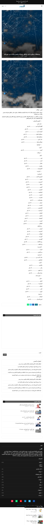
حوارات (21, 479)
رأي (21, 482)
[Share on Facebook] (33, 304)
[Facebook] (25, 2)
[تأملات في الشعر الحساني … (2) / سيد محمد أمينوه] (38, 418)
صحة (21, 487)
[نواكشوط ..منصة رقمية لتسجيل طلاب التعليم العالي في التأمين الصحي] (40, 516)
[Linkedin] (25, 501)
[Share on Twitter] (31, 304)
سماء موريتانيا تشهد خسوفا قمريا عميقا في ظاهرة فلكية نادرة (29, 366)
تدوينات (21, 471)
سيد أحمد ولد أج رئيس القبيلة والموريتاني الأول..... (26, 404)
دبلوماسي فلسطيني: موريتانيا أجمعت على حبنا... (32, 521)
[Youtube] (21, 2)
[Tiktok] (18, 2)
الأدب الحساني (21, 469)
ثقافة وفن (21, 476)
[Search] (5, 6)
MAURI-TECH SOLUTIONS (21, 505)
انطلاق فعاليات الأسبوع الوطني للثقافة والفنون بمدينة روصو (30, 363)
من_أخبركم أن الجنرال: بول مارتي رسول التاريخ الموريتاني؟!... (24, 423)
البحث (40, 352)
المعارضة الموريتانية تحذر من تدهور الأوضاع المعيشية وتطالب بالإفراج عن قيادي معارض (24, 369)
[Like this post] (35, 304)
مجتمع (21, 492)
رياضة (21, 484)
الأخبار (40, 464)
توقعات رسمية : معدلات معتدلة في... (31, 510)
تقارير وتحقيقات (21, 474)
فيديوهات (21, 490)
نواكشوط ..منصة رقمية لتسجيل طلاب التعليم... (31, 516)
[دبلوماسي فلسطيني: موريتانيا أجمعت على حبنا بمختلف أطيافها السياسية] (40, 522)
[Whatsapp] (16, 501)
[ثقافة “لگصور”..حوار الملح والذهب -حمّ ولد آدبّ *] (38, 431)
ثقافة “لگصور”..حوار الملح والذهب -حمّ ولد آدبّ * (26, 429)
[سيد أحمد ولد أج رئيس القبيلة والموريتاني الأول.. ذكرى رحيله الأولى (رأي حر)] (38, 406)
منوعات (21, 495)
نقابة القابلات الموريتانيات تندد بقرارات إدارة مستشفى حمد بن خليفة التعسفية (26, 375)
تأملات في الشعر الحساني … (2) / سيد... (28, 417)
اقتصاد (21, 462)
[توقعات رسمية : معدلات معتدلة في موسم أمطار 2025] (40, 510)
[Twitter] (24, 2)
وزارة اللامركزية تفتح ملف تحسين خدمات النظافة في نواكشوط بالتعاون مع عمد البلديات (24, 372)
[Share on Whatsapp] (28, 304)
